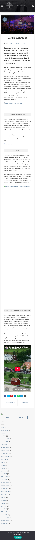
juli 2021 (3, 433)
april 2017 (3, 471)
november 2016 (5, 485)
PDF (8, 417)
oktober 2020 (4, 442)
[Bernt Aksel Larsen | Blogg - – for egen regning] (18, 6)
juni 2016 (3, 500)
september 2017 (5, 456)
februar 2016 (4, 512)
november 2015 (5, 520)
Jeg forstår (18, 537)
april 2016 (3, 506)
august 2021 (4, 430)
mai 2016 (3, 503)
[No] (33, 535)
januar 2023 (4, 427)
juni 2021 (3, 436)
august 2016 (4, 494)
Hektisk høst (25, 402)
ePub (21, 417)
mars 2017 (4, 474)
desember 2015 (5, 518)
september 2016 (5, 491)
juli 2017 (3, 462)
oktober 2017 (4, 453)
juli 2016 (3, 497)
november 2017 (5, 450)
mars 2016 (4, 509)
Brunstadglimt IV (10, 402)
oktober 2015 (4, 523)
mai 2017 (3, 468)
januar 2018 (4, 444)
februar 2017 (4, 477)
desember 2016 (5, 482)
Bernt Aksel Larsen (26, 44)
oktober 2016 (4, 488)
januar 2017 (4, 480)
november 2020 (5, 439)
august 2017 (4, 459)
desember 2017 (5, 447)
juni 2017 (3, 465)
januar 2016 (4, 515)
